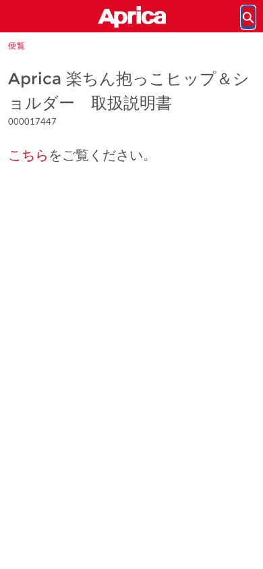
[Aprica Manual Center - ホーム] (131, 17)
